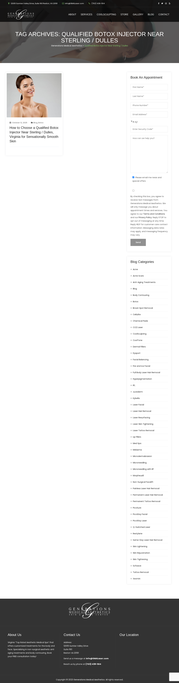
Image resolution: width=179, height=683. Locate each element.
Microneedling (140, 462)
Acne (135, 269)
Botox (40, 122)
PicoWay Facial (140, 514)
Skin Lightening (140, 546)
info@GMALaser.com (74, 3)
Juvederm (138, 391)
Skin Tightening (140, 559)
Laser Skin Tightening (143, 424)
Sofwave (137, 565)
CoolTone (137, 340)
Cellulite (137, 314)
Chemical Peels (140, 321)
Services (86, 14)
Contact (163, 14)
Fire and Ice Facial (141, 366)
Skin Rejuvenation (141, 552)
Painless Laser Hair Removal (146, 488)
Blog (151, 14)
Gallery (138, 14)
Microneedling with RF (143, 469)
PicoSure (137, 507)
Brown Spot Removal (143, 308)
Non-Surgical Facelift (143, 482)
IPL (134, 385)
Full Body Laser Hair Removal (146, 372)
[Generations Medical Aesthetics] (21, 14)
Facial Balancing (141, 359)
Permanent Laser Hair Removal (148, 494)
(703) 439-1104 (98, 3)
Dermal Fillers (139, 346)
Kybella (136, 398)
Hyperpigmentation (142, 378)
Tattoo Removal (141, 572)
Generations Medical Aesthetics (89, 679)
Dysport (136, 353)
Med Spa (137, 443)
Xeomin (136, 578)
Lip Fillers (137, 436)
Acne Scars (138, 275)
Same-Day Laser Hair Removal (147, 540)
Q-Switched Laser (141, 527)
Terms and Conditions (154, 213)
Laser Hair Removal (142, 411)
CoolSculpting (106, 14)
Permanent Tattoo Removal (146, 501)
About (72, 14)
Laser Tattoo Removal (143, 430)
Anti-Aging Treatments (144, 282)
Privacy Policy (145, 217)
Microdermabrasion (142, 456)
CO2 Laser (138, 327)
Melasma (137, 449)
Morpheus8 (138, 475)
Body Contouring (141, 295)
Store (124, 14)
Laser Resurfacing (141, 417)
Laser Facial (138, 404)
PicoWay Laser (140, 520)
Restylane (137, 533)
